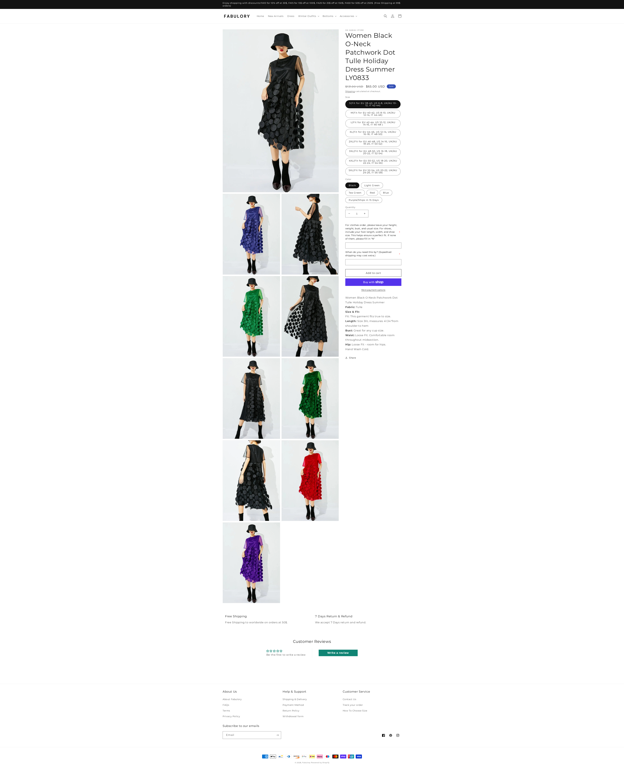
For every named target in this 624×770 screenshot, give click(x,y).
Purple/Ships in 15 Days (364, 199)
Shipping (350, 91)
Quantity (350, 207)
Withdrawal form (293, 716)
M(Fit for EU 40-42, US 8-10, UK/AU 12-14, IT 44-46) (373, 113)
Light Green (372, 185)
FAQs (226, 704)
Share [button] (352, 357)
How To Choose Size (355, 710)
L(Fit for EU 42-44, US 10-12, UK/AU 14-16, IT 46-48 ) (373, 123)
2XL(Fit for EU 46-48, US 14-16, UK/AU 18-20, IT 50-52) (373, 142)
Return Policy (291, 710)
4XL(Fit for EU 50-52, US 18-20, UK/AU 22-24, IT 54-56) (373, 161)
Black (352, 185)
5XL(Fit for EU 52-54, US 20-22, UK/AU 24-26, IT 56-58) (373, 171)
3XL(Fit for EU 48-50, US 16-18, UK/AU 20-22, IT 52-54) (373, 152)
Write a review (338, 652)
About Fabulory (232, 699)
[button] (308, 16)
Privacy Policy (231, 716)
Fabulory (306, 763)
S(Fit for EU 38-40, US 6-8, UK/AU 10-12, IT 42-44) (373, 104)
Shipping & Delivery (295, 699)
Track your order (353, 704)
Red (372, 192)
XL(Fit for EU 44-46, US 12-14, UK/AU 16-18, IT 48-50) (373, 133)
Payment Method (293, 704)
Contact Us (349, 699)
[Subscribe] (277, 735)
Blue (386, 192)
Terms (226, 710)
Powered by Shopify (320, 763)
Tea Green (355, 192)
